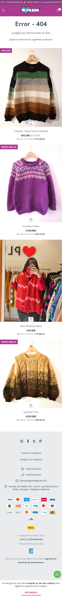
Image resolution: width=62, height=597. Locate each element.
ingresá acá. (51, 558)
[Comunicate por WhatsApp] (57, 574)
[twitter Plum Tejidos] (34, 441)
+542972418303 (33, 474)
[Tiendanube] (31, 540)
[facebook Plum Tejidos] (28, 441)
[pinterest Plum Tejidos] (40, 441)
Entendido (31, 592)
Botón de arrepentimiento (31, 562)
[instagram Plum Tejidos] (22, 441)
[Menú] (5, 10)
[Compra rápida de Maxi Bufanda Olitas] (31, 319)
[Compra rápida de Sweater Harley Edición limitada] (31, 124)
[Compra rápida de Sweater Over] (31, 405)
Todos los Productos (31, 453)
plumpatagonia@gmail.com (33, 480)
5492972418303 (33, 468)
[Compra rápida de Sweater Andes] (31, 219)
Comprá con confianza (31, 459)
